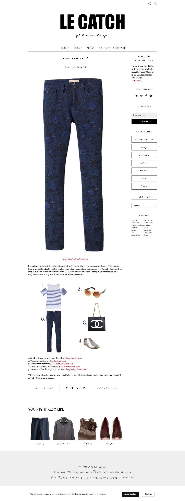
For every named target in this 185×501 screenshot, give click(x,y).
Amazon (134, 220)
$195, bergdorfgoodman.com (75, 259)
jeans (144, 163)
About (78, 48)
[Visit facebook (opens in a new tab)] (72, 387)
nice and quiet (75, 58)
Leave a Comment (44, 387)
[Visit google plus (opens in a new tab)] (78, 387)
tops (144, 186)
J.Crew (134, 230)
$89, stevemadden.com (69, 366)
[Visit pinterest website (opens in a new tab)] (34, 81)
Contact (105, 48)
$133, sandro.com (74, 358)
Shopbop (134, 228)
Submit (144, 122)
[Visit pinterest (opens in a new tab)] (84, 387)
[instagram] (137, 96)
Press (90, 48)
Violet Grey (135, 223)
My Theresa (148, 220)
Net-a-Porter (148, 223)
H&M (146, 228)
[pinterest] (142, 96)
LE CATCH (92, 21)
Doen (146, 235)
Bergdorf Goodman (138, 225)
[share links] (149, 3)
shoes (144, 178)
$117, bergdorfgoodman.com (73, 369)
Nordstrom (147, 225)
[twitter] (151, 96)
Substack (119, 48)
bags (144, 147)
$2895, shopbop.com (63, 364)
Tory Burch (148, 233)
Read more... (137, 80)
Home (65, 48)
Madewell (147, 230)
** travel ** (144, 139)
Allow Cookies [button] (130, 494)
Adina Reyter (136, 235)
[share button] (155, 3)
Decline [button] (148, 494)
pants (144, 170)
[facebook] (146, 96)
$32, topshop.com (58, 361)
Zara (133, 233)
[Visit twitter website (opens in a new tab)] (66, 387)
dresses (144, 155)
